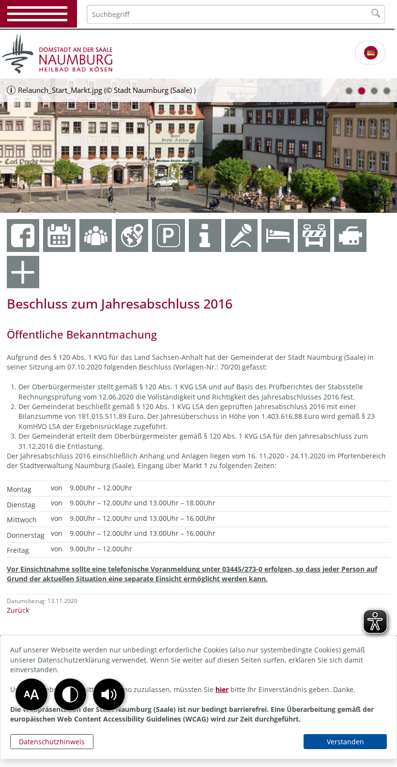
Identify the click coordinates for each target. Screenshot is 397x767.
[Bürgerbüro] (95, 235)
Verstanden (345, 741)
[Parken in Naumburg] (168, 235)
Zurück (18, 610)
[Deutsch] (371, 52)
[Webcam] (350, 235)
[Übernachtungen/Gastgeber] (277, 235)
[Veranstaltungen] (241, 235)
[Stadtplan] (132, 235)
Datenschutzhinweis (52, 741)
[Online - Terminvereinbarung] (59, 235)
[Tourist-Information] (205, 235)
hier (222, 689)
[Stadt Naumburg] (198, 54)
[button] (109, 694)
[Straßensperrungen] (314, 235)
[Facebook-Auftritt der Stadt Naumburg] (23, 235)
